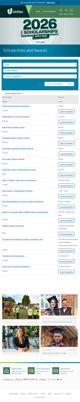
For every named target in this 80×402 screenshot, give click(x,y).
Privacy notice (40, 397)
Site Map (68, 394)
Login (61, 14)
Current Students (49, 11)
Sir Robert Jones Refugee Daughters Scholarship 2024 (22, 239)
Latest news (7, 322)
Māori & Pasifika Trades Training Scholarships (19, 180)
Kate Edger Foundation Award (13, 127)
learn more (51, 2)
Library (22, 394)
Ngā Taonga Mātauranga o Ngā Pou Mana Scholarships (23, 201)
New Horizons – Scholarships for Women (17, 191)
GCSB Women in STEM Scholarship (15, 116)
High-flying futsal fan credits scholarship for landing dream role (57, 354)
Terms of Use (58, 394)
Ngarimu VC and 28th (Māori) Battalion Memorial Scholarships (25, 212)
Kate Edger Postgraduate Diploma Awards (18, 148)
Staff (50, 394)
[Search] (70, 84)
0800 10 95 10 (30, 379)
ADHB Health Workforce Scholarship (15, 106)
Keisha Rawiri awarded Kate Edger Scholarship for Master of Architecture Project (59, 324)
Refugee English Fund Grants (13, 225)
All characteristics (11, 70)
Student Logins (33, 394)
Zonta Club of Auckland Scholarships (16, 266)
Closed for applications (13, 76)
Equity (7, 65)
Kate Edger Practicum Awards (13, 159)
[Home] (15, 11)
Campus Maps (13, 394)
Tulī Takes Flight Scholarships (13, 256)
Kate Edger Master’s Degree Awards (15, 138)
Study (38, 11)
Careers (43, 394)
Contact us (8, 379)
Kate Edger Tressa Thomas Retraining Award (19, 169)
